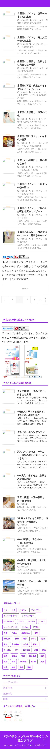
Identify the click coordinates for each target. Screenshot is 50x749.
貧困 (13, 662)
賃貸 (42, 662)
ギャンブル (35, 610)
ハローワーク (9, 621)
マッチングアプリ (11, 627)
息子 (23, 170)
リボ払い (25, 627)
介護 (5, 633)
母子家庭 (25, 23)
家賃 (5, 644)
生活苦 (14, 656)
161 (45, 299)
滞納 (44, 650)
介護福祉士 (25, 633)
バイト (33, 95)
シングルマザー (39, 20)
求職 (36, 650)
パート (34, 143)
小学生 (24, 218)
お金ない (23, 610)
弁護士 (35, 644)
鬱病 (29, 667)
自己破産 (32, 656)
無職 (5, 656)
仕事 (36, 633)
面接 (21, 667)
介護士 (14, 633)
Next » (25, 288)
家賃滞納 (15, 644)
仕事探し (7, 639)
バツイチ (31, 621)
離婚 (13, 667)
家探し (43, 639)
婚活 (25, 639)
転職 (5, 667)
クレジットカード (39, 92)
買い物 (33, 662)
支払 (28, 170)
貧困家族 (37, 23)
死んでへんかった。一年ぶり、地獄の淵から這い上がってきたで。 (32, 455)
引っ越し (7, 650)
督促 (23, 656)
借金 (38, 95)
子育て (22, 146)
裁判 (42, 656)
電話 (22, 98)
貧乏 (31, 23)
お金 (13, 610)
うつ (5, 610)
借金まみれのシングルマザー (32, 432)
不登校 (36, 627)
